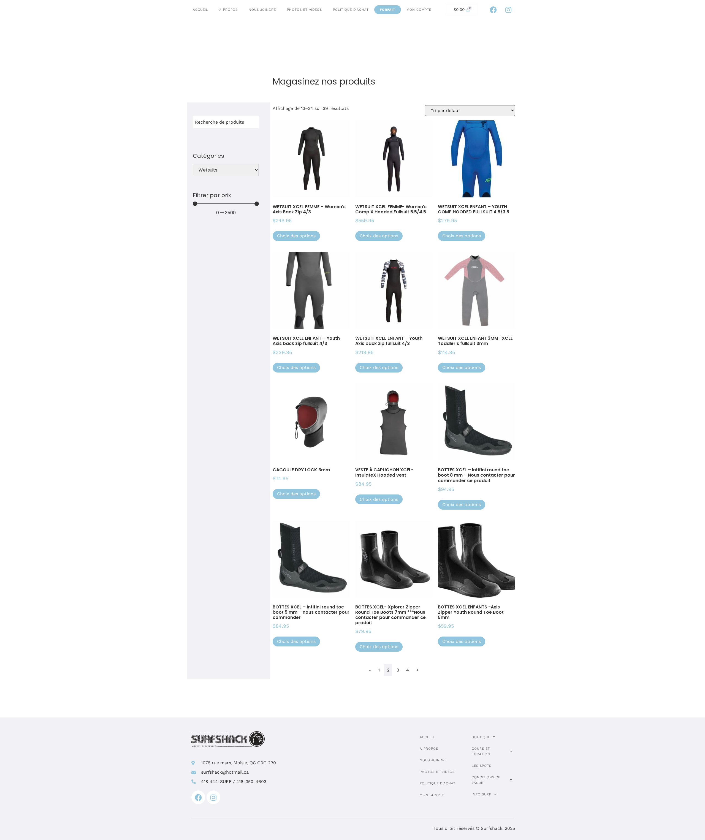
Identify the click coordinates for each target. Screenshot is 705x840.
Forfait (387, 10)
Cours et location (481, 751)
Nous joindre (262, 10)
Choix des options (296, 235)
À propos (228, 10)
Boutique (481, 737)
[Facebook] (493, 10)
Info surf (481, 794)
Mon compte (418, 10)
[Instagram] (508, 10)
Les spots (481, 766)
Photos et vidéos (304, 10)
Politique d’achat (351, 10)
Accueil (200, 10)
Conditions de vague (486, 780)
